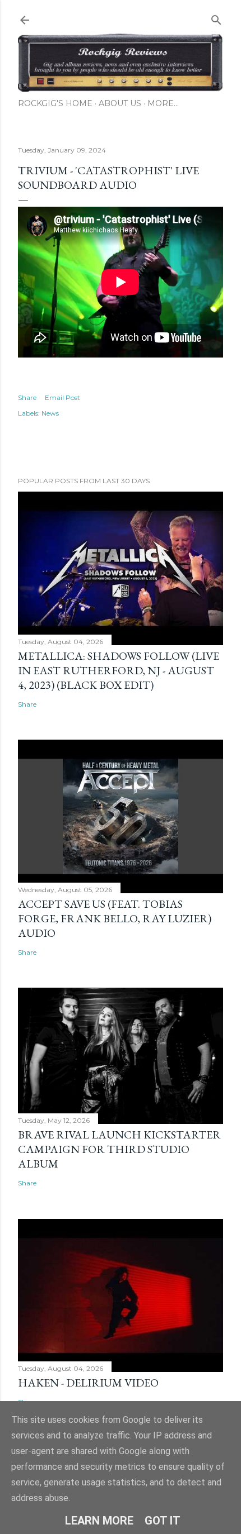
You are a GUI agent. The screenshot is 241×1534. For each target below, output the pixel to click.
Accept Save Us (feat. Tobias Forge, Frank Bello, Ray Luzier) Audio (114, 918)
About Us (120, 103)
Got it (162, 1520)
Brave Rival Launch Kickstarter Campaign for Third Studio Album (119, 1149)
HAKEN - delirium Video (88, 1382)
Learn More (99, 1520)
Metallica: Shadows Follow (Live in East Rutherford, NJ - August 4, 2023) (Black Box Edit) (118, 670)
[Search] (216, 17)
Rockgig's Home (55, 103)
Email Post (62, 397)
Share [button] (27, 397)
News (50, 413)
